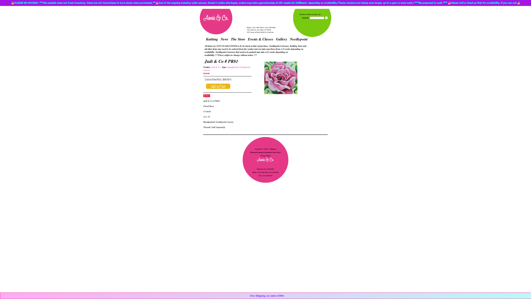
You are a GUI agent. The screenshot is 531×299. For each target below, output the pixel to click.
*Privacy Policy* (265, 156)
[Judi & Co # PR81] (281, 78)
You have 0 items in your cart (310, 14)
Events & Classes (260, 39)
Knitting (212, 39)
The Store (238, 39)
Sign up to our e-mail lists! (265, 169)
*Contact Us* (258, 149)
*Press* (266, 149)
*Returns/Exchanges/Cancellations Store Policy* (265, 152)
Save (207, 96)
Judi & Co (216, 67)
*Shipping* (273, 149)
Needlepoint (299, 39)
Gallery (281, 39)
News (224, 39)
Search (326, 17)
